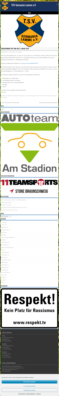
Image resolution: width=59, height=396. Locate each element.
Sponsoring (3, 262)
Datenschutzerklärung (30, 393)
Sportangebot (21, 95)
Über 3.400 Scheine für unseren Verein (10, 102)
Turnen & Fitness (4, 272)
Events (2, 235)
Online (41, 95)
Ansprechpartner (4, 230)
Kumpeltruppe (4, 255)
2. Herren (3, 225)
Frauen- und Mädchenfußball (7, 237)
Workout (50, 95)
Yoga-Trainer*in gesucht (6, 205)
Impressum (38, 393)
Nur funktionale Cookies (29, 386)
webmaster (19, 52)
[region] (29, 144)
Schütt (44, 95)
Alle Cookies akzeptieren (29, 382)
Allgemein (16, 95)
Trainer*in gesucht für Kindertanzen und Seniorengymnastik (13, 200)
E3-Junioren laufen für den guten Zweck (48, 102)
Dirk (38, 95)
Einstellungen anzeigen (29, 390)
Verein (26, 95)
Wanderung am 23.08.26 (6, 202)
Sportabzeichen (4, 265)
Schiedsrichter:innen (5, 260)
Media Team (3, 257)
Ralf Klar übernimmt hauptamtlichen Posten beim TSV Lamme (14, 207)
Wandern (3, 280)
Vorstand (3, 277)
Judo (2, 250)
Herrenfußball (4, 245)
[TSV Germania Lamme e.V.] (5, 10)
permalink (5, 97)
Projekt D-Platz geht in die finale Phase (9, 210)
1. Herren (3, 222)
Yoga (2, 282)
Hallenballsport (4, 242)
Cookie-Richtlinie (21, 393)
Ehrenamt (3, 232)
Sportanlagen (4, 270)
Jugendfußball (4, 252)
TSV (47, 95)
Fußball (2, 240)
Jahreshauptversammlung (6, 247)
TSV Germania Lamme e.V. (23, 5)
